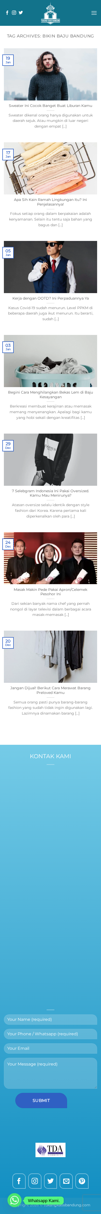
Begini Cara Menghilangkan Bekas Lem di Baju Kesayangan (50, 394)
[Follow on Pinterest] (82, 1181)
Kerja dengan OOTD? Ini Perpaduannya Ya (50, 298)
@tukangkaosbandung (61, 815)
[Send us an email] (66, 1181)
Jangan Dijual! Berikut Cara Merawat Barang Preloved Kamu (50, 690)
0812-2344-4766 (54, 802)
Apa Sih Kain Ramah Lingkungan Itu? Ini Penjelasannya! (50, 202)
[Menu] (94, 12)
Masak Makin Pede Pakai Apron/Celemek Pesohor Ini (50, 592)
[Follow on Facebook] (7, 13)
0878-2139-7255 (62, 808)
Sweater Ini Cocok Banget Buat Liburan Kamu (50, 106)
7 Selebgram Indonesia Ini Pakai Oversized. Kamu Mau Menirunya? (50, 493)
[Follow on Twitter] (21, 13)
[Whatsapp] (14, 1201)
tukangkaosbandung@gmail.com (50, 863)
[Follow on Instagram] (14, 13)
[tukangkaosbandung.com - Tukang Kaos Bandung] (50, 13)
